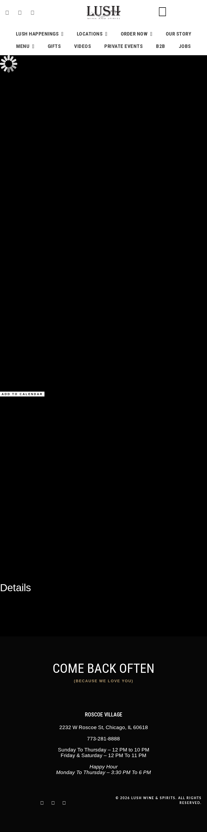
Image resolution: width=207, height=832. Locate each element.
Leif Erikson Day (28, 157)
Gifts (54, 46)
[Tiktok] (32, 12)
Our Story (178, 34)
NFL (47, 611)
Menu (22, 46)
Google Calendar (27, 551)
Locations (90, 34)
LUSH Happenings (37, 34)
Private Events (123, 46)
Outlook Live (23, 570)
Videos (82, 46)
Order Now (134, 34)
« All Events (11, 81)
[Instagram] (19, 12)
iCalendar (20, 557)
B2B (160, 46)
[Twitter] (53, 803)
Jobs (185, 46)
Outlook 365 (22, 564)
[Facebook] (7, 12)
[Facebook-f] (64, 803)
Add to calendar (22, 394)
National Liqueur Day (33, 163)
